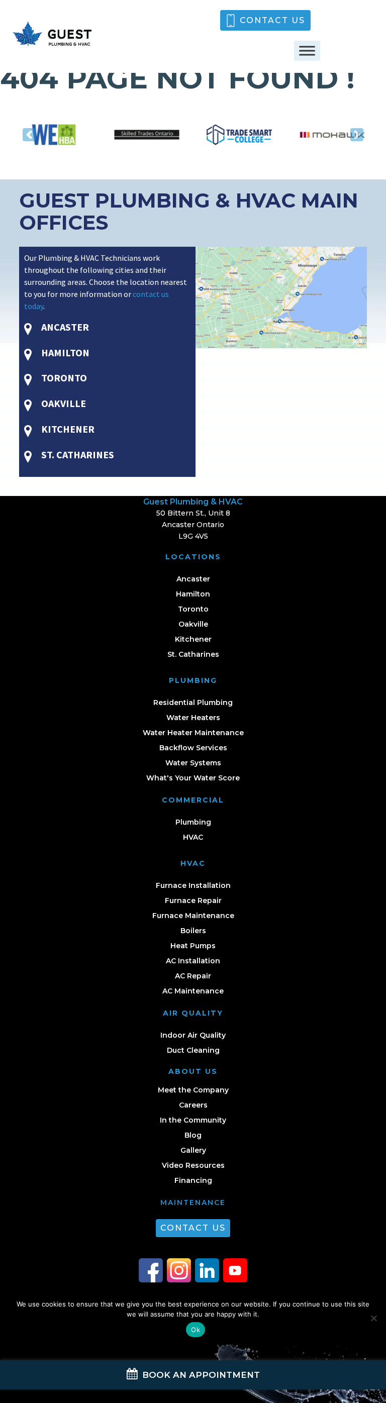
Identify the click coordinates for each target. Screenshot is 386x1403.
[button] (29, 134)
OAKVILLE (62, 403)
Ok (195, 1330)
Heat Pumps (193, 945)
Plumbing (193, 822)
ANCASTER (64, 327)
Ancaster (193, 578)
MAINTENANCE (193, 1202)
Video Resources (193, 1165)
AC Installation (193, 960)
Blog (193, 1135)
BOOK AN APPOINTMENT (200, 1375)
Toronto (193, 609)
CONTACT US (272, 20)
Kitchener (193, 639)
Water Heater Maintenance (193, 732)
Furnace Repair (193, 900)
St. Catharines (193, 654)
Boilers (193, 930)
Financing (193, 1180)
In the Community (193, 1120)
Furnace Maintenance (193, 915)
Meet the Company (193, 1089)
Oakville (193, 624)
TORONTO (63, 377)
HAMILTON (64, 352)
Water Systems (193, 762)
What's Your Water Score (193, 777)
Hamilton (193, 593)
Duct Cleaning (193, 1050)
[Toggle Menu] (307, 51)
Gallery (193, 1150)
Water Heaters (193, 717)
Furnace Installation (193, 885)
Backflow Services (193, 747)
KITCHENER (66, 429)
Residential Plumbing (193, 702)
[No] (373, 1318)
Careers (193, 1105)
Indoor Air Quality (193, 1035)
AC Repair (193, 975)
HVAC (193, 837)
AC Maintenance (193, 990)
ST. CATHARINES (76, 454)
